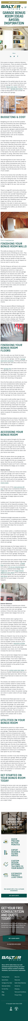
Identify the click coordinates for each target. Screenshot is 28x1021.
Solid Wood (4, 576)
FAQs (3, 995)
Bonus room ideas (11, 87)
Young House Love (9, 240)
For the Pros (5, 989)
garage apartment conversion (13, 360)
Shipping (17, 989)
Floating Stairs (5, 977)
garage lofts (7, 368)
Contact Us (17, 986)
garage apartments (17, 89)
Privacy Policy (18, 995)
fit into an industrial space (16, 567)
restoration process (19, 643)
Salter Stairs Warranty (20, 983)
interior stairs (4, 483)
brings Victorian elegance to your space (12, 571)
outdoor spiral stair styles (16, 670)
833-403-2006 (16, 944)
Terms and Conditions (20, 992)
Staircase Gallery (6, 986)
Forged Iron (4, 571)
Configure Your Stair (7, 983)
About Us (17, 977)
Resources (17, 980)
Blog (3, 992)
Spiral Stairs (5, 980)
